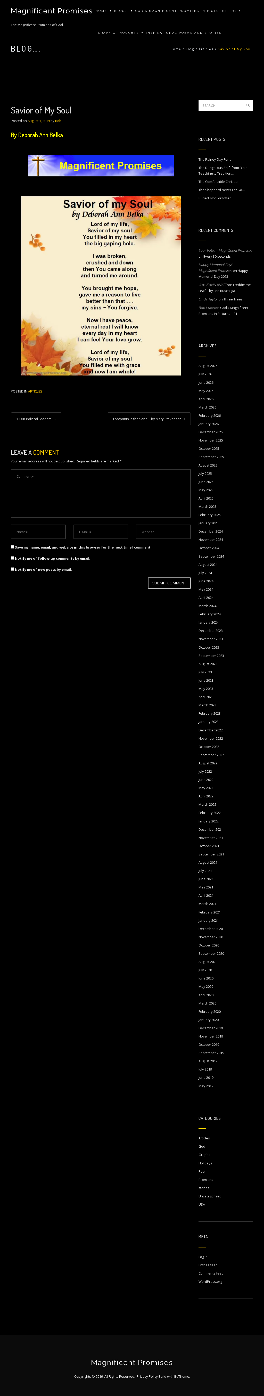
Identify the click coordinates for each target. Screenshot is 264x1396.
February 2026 (210, 415)
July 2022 (205, 771)
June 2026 (206, 382)
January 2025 (209, 523)
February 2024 (210, 614)
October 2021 (209, 846)
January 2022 (209, 821)
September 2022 (211, 755)
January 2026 (209, 423)
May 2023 (206, 688)
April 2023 (206, 697)
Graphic (205, 1154)
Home (101, 11)
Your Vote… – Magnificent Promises (225, 250)
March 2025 (207, 506)
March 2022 (207, 804)
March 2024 (207, 605)
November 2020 (211, 937)
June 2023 (206, 680)
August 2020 (208, 961)
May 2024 (206, 589)
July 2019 (205, 1069)
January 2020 (209, 1019)
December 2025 (211, 432)
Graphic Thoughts (118, 33)
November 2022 (211, 738)
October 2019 (209, 1044)
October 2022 (209, 746)
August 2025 (208, 465)
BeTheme (181, 1376)
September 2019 (211, 1052)
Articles (206, 49)
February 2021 (210, 912)
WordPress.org (210, 1281)
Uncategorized (210, 1196)
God (202, 1146)
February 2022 (210, 812)
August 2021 (208, 862)
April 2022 (206, 796)
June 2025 (206, 481)
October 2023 (209, 647)
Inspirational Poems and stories (184, 33)
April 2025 (206, 498)
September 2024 (211, 556)
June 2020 (206, 978)
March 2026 (207, 407)
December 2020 (211, 928)
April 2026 (206, 399)
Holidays (205, 1163)
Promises (206, 1179)
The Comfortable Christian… (220, 181)
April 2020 (206, 995)
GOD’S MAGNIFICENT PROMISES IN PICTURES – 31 (186, 11)
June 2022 (206, 779)
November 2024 (211, 539)
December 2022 (211, 730)
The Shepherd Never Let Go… (222, 189)
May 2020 (206, 986)
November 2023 (211, 638)
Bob (58, 120)
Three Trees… (234, 299)
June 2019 (206, 1077)
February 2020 (210, 1011)
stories (204, 1188)
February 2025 (210, 514)
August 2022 (208, 763)
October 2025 (209, 448)
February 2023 (210, 713)
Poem (203, 1171)
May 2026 (206, 390)
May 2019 (206, 1086)
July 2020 (205, 970)
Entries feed (208, 1265)
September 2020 (211, 953)
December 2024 (211, 531)
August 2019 (208, 1061)
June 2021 (206, 879)
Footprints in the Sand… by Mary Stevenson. (147, 419)
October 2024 (209, 547)
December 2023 (211, 630)
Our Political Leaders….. (37, 419)
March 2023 (207, 705)
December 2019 (211, 1028)
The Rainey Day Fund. (215, 159)
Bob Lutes (206, 308)
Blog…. (121, 11)
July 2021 (205, 870)
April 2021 (206, 895)
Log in (203, 1256)
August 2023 (208, 664)
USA (202, 1204)
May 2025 (206, 490)
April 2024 (206, 597)
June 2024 (206, 581)
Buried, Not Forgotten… (216, 198)
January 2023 (209, 721)
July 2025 (205, 473)
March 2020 (207, 1003)
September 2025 (211, 456)
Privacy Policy (147, 1376)
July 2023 (205, 672)
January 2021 (209, 920)
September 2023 (211, 655)
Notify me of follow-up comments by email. (52, 558)
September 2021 (211, 854)
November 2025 (211, 440)
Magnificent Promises (52, 11)
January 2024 (209, 622)
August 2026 (208, 365)
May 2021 (206, 887)
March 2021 (207, 903)
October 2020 (209, 945)
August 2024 (208, 564)
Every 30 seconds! (217, 256)
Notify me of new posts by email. (43, 569)
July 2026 (205, 374)
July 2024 (205, 572)
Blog (189, 49)
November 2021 (211, 837)
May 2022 (206, 788)
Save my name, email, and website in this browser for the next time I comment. (83, 547)
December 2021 (211, 829)
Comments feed (211, 1273)
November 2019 (211, 1036)
